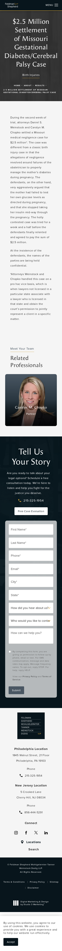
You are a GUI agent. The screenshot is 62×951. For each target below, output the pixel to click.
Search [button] (33, 849)
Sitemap (54, 881)
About (28, 85)
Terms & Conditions (14, 881)
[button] (56, 5)
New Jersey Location (31, 785)
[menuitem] (16, 833)
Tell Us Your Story (31, 457)
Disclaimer (33, 887)
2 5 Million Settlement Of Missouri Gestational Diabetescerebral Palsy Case (29, 91)
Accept (11, 942)
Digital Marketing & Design (34, 903)
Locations (33, 842)
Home (17, 85)
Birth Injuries (30, 75)
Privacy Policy (30, 676)
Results (40, 85)
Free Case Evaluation (31, 511)
